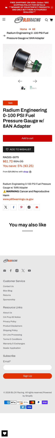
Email (7, 361)
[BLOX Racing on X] (23, 271)
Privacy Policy (9, 321)
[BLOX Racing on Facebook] (10, 271)
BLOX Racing (17, 392)
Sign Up (27, 376)
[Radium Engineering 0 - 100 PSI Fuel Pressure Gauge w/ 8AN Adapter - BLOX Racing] (27, 60)
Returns (7, 295)
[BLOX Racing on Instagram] (16, 271)
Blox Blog (7, 291)
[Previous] (20, 81)
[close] (51, 7)
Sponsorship (9, 299)
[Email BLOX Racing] (4, 271)
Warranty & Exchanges (14, 343)
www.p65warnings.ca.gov (18, 199)
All (33, 29)
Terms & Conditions (12, 339)
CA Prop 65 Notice (12, 317)
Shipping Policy (10, 330)
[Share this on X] (6, 207)
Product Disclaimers (12, 326)
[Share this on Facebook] (13, 207)
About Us (7, 313)
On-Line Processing (12, 335)
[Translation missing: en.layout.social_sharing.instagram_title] (29, 207)
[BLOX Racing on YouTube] (29, 271)
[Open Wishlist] (5, 433)
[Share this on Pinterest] (21, 207)
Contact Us (8, 286)
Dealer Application (12, 348)
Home (23, 29)
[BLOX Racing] (27, 20)
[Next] (35, 81)
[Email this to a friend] (37, 207)
